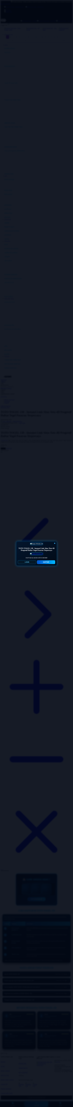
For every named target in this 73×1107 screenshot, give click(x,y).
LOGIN (27, 562)
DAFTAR (46, 562)
